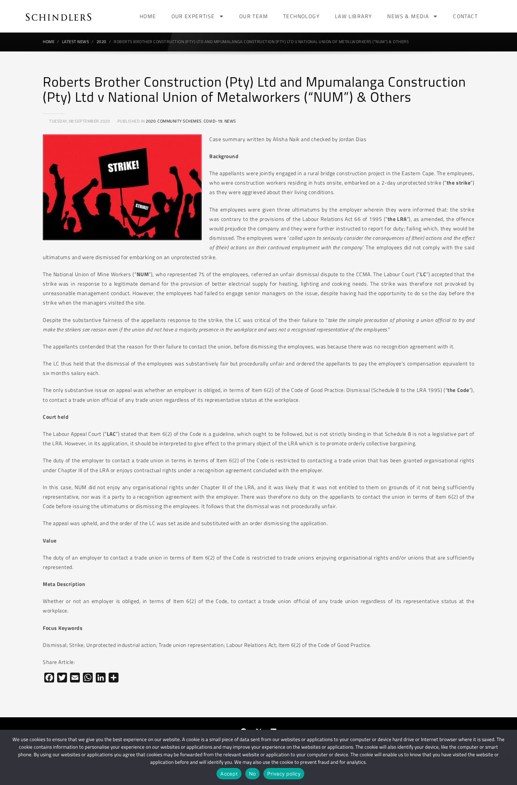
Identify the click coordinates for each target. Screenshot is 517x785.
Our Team (253, 16)
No (252, 774)
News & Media (408, 16)
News (230, 121)
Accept (229, 774)
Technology (301, 16)
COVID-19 (213, 121)
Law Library (353, 16)
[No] (507, 757)
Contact (465, 16)
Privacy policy (284, 774)
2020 (151, 121)
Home (148, 16)
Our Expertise (193, 16)
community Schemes (179, 121)
